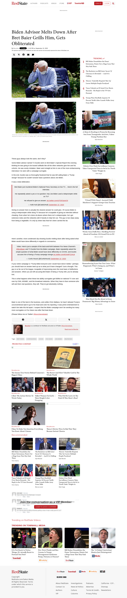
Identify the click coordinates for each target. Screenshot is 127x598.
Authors (33, 3)
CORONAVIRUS (31, 339)
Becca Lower (39, 487)
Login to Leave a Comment (45, 507)
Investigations (76, 583)
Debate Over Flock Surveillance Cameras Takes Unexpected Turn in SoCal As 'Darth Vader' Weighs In (69, 481)
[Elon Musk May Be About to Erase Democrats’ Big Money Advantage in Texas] (98, 287)
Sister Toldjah (98, 271)
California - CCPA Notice (108, 583)
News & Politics (77, 587)
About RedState (62, 583)
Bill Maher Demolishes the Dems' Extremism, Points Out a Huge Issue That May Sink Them (22, 455)
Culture (74, 590)
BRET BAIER (20, 339)
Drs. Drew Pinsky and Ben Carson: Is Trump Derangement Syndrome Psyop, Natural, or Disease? (48, 553)
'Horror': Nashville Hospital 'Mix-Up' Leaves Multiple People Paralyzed (68, 454)
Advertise (90, 587)
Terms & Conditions (93, 590)
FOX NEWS (49, 339)
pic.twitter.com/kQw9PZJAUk (64, 254)
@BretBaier (20, 249)
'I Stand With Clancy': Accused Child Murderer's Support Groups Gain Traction (99, 201)
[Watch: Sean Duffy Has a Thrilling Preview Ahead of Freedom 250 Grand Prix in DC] (98, 220)
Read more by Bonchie (71, 329)
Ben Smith (98, 304)
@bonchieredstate (40, 314)
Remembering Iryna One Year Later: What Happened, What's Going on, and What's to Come (98, 265)
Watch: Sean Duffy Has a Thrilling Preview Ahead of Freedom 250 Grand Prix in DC (99, 232)
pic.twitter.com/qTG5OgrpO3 (57, 201)
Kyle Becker (38, 458)
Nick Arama (15, 461)
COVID (41, 339)
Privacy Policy (91, 593)
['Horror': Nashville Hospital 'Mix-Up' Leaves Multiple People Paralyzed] (69, 444)
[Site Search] (113, 3)
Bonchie (16, 48)
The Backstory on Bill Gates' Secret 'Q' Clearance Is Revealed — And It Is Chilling (45, 454)
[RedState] (19, 3)
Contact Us (60, 587)
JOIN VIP (98, 3)
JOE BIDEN (58, 339)
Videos (53, 3)
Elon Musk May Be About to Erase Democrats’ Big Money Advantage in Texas (98, 300)
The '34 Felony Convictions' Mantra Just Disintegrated (101, 551)
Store (61, 3)
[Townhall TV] (79, 3)
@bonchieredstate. (67, 325)
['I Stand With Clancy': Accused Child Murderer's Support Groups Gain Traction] (98, 188)
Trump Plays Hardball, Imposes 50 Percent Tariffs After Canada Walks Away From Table (44, 481)
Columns (74, 593)
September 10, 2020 (56, 205)
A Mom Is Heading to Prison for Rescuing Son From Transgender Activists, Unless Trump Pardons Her (99, 134)
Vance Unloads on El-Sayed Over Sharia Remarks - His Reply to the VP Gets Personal (22, 480)
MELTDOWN (68, 339)
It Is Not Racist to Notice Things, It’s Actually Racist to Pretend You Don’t (23, 552)
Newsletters (106, 590)
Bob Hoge (62, 487)
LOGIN (107, 3)
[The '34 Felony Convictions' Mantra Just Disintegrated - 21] (103, 538)
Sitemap (104, 587)
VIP (57, 593)
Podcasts (44, 3)
